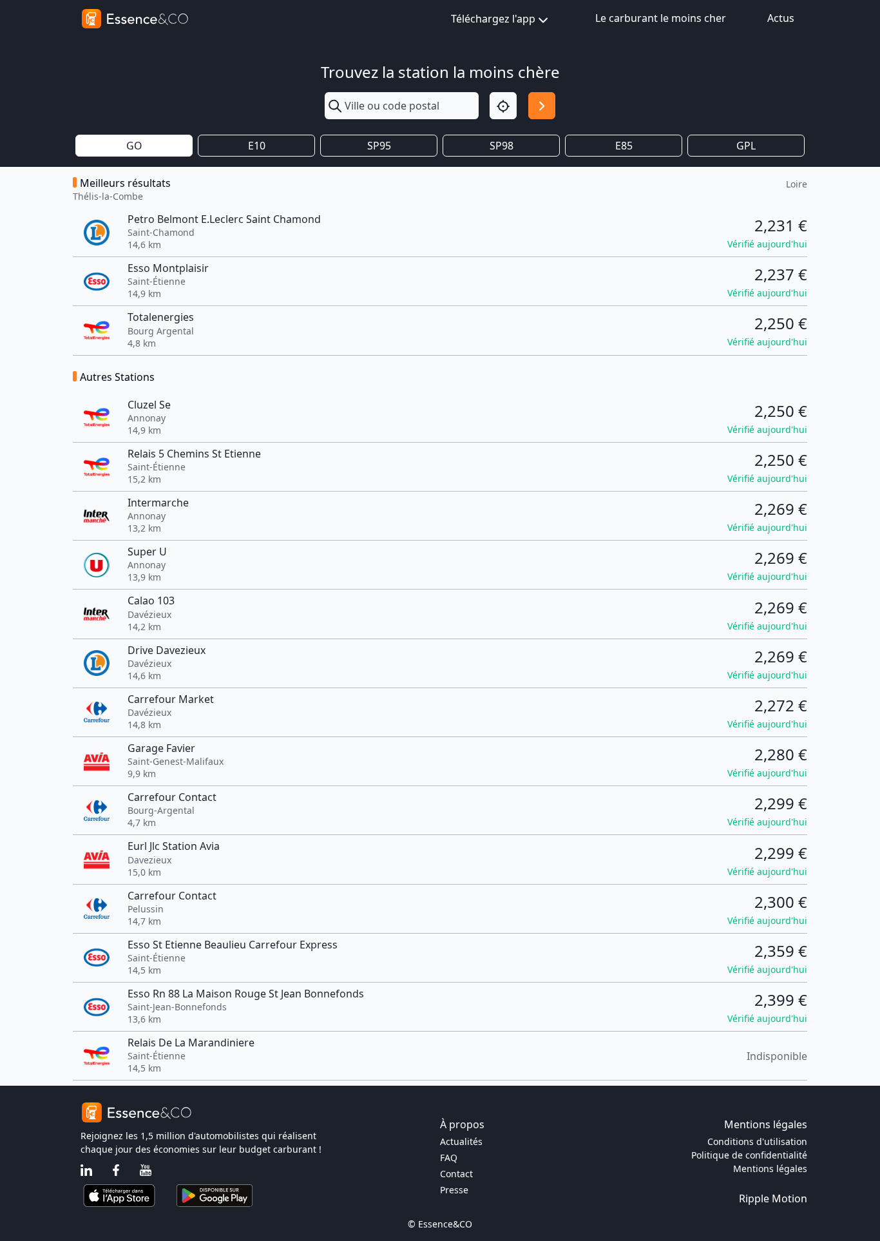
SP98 (501, 146)
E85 (624, 146)
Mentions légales (770, 1168)
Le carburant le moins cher (660, 18)
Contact (456, 1174)
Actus (780, 18)
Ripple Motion (773, 1198)
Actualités (461, 1141)
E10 (256, 146)
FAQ (448, 1157)
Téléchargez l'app (493, 19)
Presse (454, 1190)
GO (134, 146)
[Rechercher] (541, 105)
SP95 (379, 146)
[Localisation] (503, 105)
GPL (746, 146)
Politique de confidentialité (749, 1155)
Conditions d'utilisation (757, 1141)
